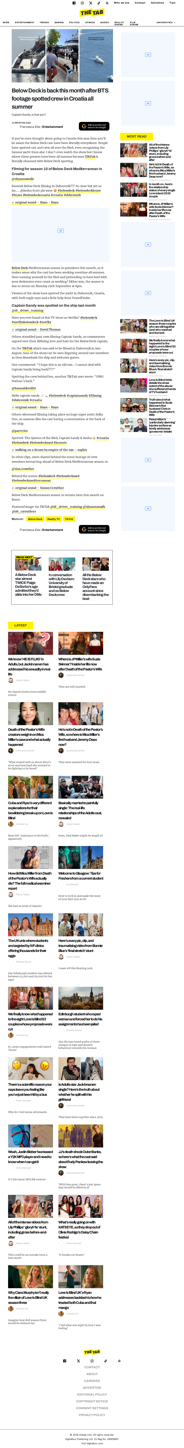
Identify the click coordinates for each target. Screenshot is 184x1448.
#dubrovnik (72, 195)
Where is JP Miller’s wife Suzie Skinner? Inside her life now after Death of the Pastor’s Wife (80, 664)
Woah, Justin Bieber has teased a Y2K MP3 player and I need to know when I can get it (30, 1157)
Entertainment (24, 22)
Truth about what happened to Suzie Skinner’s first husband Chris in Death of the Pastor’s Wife (161, 407)
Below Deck (20, 268)
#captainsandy (77, 395)
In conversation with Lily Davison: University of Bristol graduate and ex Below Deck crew (62, 585)
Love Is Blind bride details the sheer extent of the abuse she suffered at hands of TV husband (162, 386)
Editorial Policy (92, 1394)
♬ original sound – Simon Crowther (38, 488)
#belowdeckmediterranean (31, 480)
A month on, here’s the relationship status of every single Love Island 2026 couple (162, 190)
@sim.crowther (23, 469)
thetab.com (85, 1434)
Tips (172, 2)
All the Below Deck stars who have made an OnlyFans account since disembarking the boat (95, 587)
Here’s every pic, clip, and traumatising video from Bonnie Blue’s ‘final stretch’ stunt (80, 946)
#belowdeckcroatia (36, 195)
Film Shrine (134, 23)
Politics (74, 22)
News (6, 22)
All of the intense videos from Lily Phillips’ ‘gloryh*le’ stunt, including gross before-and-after (160, 152)
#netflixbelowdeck (25, 322)
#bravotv (60, 442)
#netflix (45, 322)
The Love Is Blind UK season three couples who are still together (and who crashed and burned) (162, 326)
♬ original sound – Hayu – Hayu (35, 202)
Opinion (90, 22)
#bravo (17, 195)
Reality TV (53, 519)
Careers (92, 1381)
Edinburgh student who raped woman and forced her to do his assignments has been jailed (80, 1019)
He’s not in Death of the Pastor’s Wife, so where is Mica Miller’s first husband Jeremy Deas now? (162, 170)
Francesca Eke (30, 127)
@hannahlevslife (24, 388)
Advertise (157, 2)
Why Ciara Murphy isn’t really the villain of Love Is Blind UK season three (28, 1298)
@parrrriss (20, 431)
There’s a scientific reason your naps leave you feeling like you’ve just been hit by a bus (30, 1089)
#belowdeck (66, 190)
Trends (44, 22)
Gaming (59, 22)
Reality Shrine (119, 23)
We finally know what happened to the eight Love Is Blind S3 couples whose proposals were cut (162, 346)
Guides (104, 22)
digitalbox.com (95, 1443)
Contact (140, 2)
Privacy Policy (92, 1415)
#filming (95, 395)
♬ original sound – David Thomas (36, 329)
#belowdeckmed (41, 442)
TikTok (90, 156)
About (92, 1374)
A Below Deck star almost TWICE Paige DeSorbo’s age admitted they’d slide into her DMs (28, 584)
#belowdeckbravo (88, 190)
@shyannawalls (23, 179)
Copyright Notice (92, 1401)
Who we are (121, 2)
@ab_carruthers (24, 511)
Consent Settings (92, 1408)
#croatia (57, 195)
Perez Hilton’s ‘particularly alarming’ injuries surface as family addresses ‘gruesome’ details (162, 425)
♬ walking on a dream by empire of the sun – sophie (49, 450)
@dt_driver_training (27, 310)
